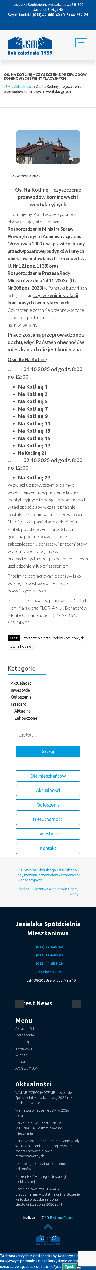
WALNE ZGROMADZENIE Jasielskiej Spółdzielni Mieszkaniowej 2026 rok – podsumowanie (45, 1098)
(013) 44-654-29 (74, 15)
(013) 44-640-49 (49, 955)
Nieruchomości (48, 819)
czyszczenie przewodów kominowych (53, 638)
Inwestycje (20, 690)
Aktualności (23, 87)
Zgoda (70, 1267)
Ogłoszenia (21, 697)
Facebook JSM (49, 972)
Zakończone (25, 718)
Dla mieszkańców (48, 775)
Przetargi (19, 704)
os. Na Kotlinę (20, 646)
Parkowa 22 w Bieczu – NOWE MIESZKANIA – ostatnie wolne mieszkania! (39, 1128)
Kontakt (48, 848)
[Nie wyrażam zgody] (79, 1268)
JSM (7, 87)
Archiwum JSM (27, 1068)
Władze (21, 1055)
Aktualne (22, 711)
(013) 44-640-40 (46, 15)
